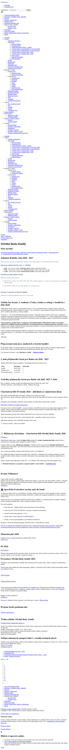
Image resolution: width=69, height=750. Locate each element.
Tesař (13, 83)
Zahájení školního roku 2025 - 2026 (14, 651)
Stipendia (10, 99)
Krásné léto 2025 (9, 653)
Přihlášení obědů (12, 117)
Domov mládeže (9, 112)
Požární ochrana (16, 73)
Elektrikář (14, 79)
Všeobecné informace (14, 41)
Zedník (14, 86)
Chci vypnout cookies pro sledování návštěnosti (17, 741)
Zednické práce (16, 88)
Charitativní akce (13, 110)
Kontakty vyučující (13, 130)
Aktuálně (7, 37)
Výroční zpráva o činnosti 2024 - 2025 (22, 54)
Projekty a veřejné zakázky (12, 118)
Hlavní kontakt (12, 125)
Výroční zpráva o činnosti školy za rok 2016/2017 (26, 50)
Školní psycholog (13, 96)
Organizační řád (16, 45)
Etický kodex (15, 55)
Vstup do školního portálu (11, 15)
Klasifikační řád (12, 65)
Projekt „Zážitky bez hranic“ (12, 656)
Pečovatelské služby (17, 89)
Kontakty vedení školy (14, 126)
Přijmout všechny (6, 726)
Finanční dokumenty (17, 57)
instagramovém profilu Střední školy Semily (15, 254)
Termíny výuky (12, 28)
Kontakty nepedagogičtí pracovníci (18, 133)
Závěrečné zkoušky (13, 92)
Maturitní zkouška (13, 91)
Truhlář (14, 84)
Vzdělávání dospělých (14, 100)
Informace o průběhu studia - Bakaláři (15, 17)
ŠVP (9, 97)
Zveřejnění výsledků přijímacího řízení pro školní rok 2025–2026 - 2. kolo (25, 654)
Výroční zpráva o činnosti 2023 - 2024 (22, 52)
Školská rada (11, 62)
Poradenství (11, 128)
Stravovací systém (9, 31)
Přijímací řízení (8, 21)
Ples (9, 105)
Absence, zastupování (10, 20)
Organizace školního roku (11, 23)
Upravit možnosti (6, 729)
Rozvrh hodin (12, 26)
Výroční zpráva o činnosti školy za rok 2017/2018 (26, 49)
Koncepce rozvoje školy (15, 68)
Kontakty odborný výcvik (15, 131)
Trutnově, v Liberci (25, 589)
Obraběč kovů (16, 78)
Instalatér (14, 81)
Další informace (16, 58)
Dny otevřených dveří (14, 104)
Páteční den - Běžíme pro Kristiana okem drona (14, 405)
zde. (38, 385)
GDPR (10, 60)
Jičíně (32, 589)
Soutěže (10, 107)
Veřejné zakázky (12, 121)
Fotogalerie (7, 29)
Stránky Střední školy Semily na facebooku (16, 33)
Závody (10, 109)
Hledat (28, 10)
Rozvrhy (6, 18)
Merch (6, 34)
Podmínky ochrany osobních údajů (10, 709)
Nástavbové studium (17, 75)
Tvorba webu (10, 713)
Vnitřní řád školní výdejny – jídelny (22, 47)
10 (5, 680)
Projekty (10, 120)
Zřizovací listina (16, 44)
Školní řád (11, 63)
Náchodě (61, 589)
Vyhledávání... (5, 10)
